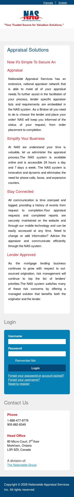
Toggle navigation (7, 14)
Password (15, 348)
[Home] (31, 15)
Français (48, 2)
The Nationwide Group (22, 465)
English (63, 2)
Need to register (19, 383)
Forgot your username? (24, 379)
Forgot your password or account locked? (36, 375)
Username (15, 336)
